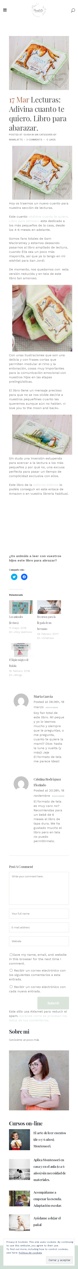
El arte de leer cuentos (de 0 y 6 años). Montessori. (49, 1139)
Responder (52, 708)
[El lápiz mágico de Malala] (21, 650)
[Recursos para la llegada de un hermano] (49, 607)
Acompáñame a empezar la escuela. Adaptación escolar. (47, 1199)
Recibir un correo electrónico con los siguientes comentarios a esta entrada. (37, 975)
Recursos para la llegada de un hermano (46, 623)
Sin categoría (44, 134)
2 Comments (34, 139)
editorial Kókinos (45, 485)
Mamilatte (16, 139)
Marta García (43, 696)
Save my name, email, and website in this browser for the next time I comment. (38, 959)
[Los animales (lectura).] (21, 607)
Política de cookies (30, 1252)
